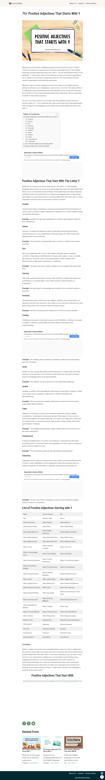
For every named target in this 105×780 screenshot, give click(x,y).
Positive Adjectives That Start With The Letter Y (41, 117)
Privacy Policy (91, 3)
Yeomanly (31, 128)
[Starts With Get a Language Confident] (16, 3)
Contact (81, 3)
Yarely (29, 132)
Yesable (30, 134)
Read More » (34, 763)
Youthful (30, 119)
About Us (72, 3)
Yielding (30, 130)
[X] (29, 723)
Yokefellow (31, 141)
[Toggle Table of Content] (56, 114)
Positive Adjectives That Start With (37, 146)
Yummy (30, 121)
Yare (29, 123)
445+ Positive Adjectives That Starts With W (72, 750)
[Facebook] (24, 723)
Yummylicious (33, 139)
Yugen (30, 137)
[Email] (33, 723)
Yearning (30, 126)
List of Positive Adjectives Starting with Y (38, 144)
